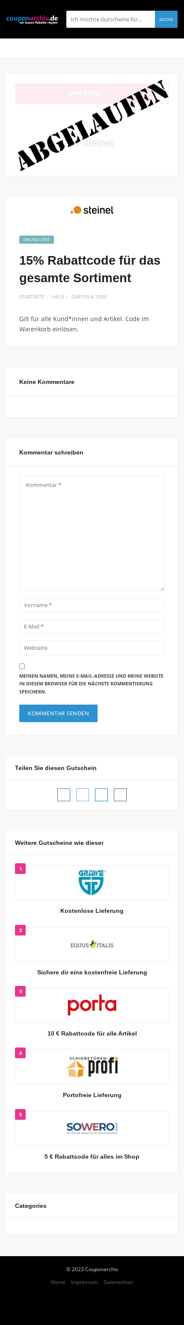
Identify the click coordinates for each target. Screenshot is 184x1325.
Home (58, 1281)
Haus (58, 296)
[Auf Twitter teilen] (82, 794)
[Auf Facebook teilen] (63, 794)
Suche (166, 19)
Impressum (84, 1281)
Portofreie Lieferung (92, 1095)
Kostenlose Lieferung (92, 910)
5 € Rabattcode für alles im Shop (92, 1156)
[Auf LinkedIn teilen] (101, 794)
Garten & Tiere (89, 296)
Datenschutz (119, 1281)
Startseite (32, 296)
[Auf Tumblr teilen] (120, 794)
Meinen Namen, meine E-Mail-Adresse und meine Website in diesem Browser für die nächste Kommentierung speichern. (91, 684)
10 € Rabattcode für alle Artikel (92, 1033)
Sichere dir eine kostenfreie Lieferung (92, 972)
